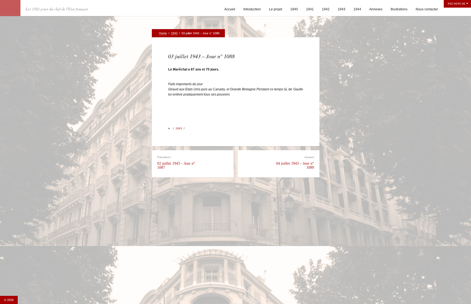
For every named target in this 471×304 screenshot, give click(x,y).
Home (163, 33)
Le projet (275, 9)
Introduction (252, 9)
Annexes (375, 9)
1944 (357, 9)
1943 (341, 9)
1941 (310, 9)
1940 (294, 9)
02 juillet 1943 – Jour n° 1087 (176, 163)
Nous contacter (427, 9)
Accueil (229, 9)
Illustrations (399, 9)
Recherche (457, 3)
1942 (326, 9)
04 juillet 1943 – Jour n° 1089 (295, 163)
